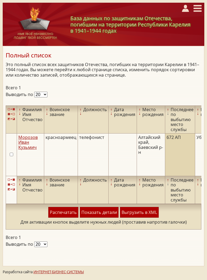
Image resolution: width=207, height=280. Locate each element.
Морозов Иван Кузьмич (28, 142)
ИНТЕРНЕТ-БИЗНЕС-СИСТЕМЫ (58, 271)
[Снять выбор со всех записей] (11, 114)
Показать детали (99, 212)
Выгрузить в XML (139, 212)
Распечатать (63, 212)
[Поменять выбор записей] (11, 119)
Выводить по (20, 94)
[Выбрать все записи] (11, 109)
